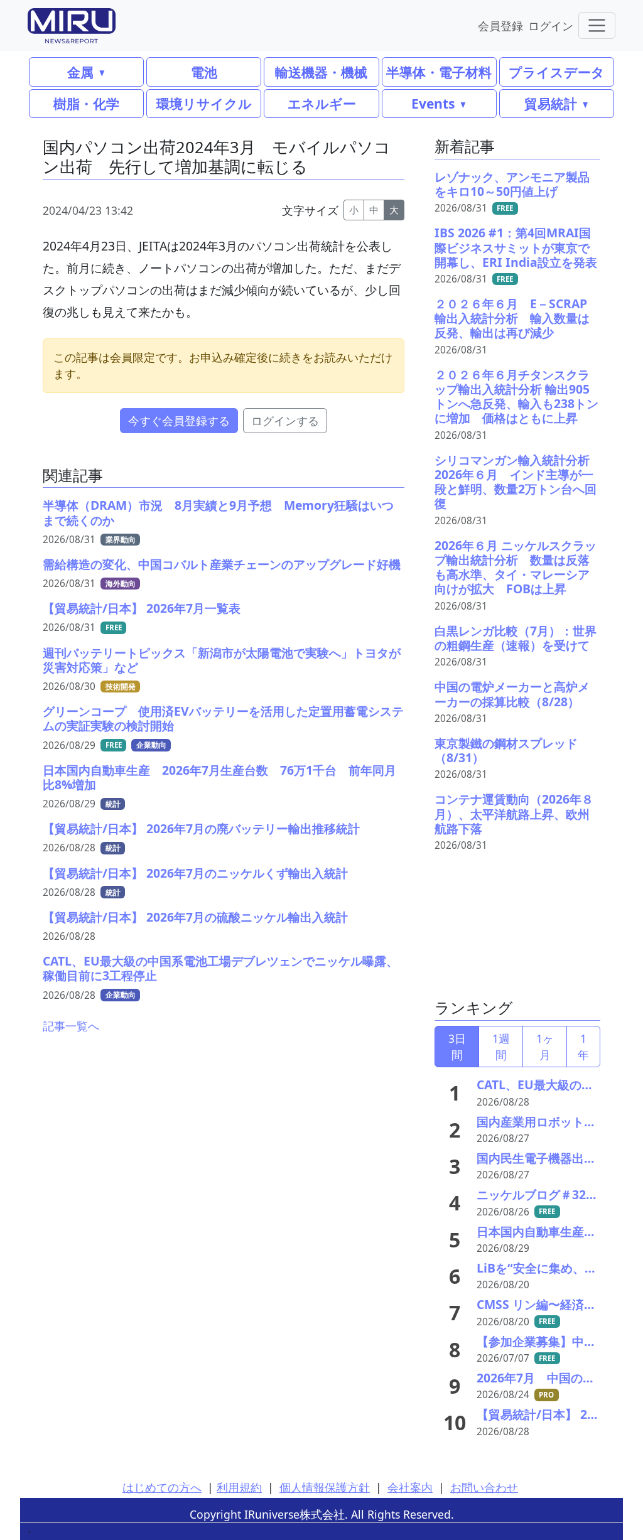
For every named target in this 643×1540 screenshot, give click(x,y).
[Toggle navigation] (596, 25)
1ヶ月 (545, 1046)
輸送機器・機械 (321, 72)
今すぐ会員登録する (179, 420)
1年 (583, 1046)
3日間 (457, 1046)
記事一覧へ (71, 1025)
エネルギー (322, 103)
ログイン (550, 25)
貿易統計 (550, 103)
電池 (204, 72)
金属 (80, 72)
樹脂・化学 (86, 103)
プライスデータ (557, 72)
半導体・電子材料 (439, 72)
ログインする (285, 420)
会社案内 (410, 1487)
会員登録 (500, 25)
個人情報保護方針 (324, 1487)
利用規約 (239, 1487)
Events (433, 103)
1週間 (501, 1046)
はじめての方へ (162, 1487)
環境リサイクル (204, 103)
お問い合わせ (484, 1487)
